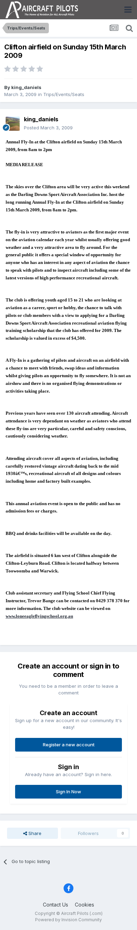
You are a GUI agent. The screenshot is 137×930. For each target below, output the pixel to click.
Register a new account (68, 744)
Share (34, 833)
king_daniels (26, 87)
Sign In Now (68, 791)
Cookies (84, 905)
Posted (48, 127)
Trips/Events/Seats (63, 94)
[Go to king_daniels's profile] (13, 124)
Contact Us (55, 905)
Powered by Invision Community (68, 919)
